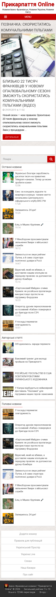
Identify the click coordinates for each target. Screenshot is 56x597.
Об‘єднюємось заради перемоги (32, 344)
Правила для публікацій (28, 540)
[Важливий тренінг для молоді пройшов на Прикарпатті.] (8, 367)
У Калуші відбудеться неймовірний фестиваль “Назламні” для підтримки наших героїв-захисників (34, 391)
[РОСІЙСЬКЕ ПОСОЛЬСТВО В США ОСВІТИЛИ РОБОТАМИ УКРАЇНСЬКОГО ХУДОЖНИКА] (8, 381)
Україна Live (28, 554)
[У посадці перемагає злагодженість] (8, 330)
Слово (28, 561)
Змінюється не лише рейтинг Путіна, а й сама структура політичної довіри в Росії (30, 257)
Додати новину (28, 533)
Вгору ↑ (43, 592)
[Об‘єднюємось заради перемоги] (8, 352)
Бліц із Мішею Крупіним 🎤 (29, 224)
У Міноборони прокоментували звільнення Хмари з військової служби (31, 242)
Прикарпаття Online (28, 4)
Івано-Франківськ (12, 36)
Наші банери (28, 567)
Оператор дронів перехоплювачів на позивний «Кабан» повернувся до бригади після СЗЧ (33, 309)
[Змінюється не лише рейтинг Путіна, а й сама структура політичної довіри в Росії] (8, 262)
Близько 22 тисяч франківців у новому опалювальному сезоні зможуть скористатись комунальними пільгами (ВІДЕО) (26, 93)
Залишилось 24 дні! (25, 210)
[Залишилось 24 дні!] (8, 218)
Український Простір (28, 547)
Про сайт (28, 574)
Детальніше (12, 136)
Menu (28, 16)
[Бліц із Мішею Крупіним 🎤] (8, 233)
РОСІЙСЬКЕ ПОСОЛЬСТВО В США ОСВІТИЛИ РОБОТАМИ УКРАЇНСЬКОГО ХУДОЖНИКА (33, 376)
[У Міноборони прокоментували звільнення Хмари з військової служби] (8, 247)
